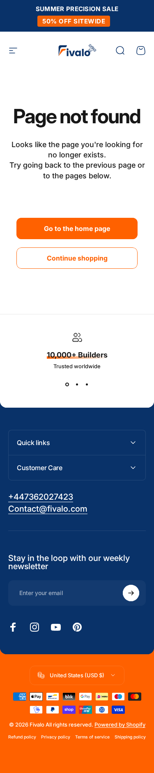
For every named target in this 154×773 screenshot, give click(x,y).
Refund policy (22, 737)
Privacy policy (55, 737)
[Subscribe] (131, 593)
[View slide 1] (67, 384)
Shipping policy (130, 737)
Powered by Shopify (119, 724)
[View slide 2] (77, 384)
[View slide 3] (87, 384)
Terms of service (92, 737)
